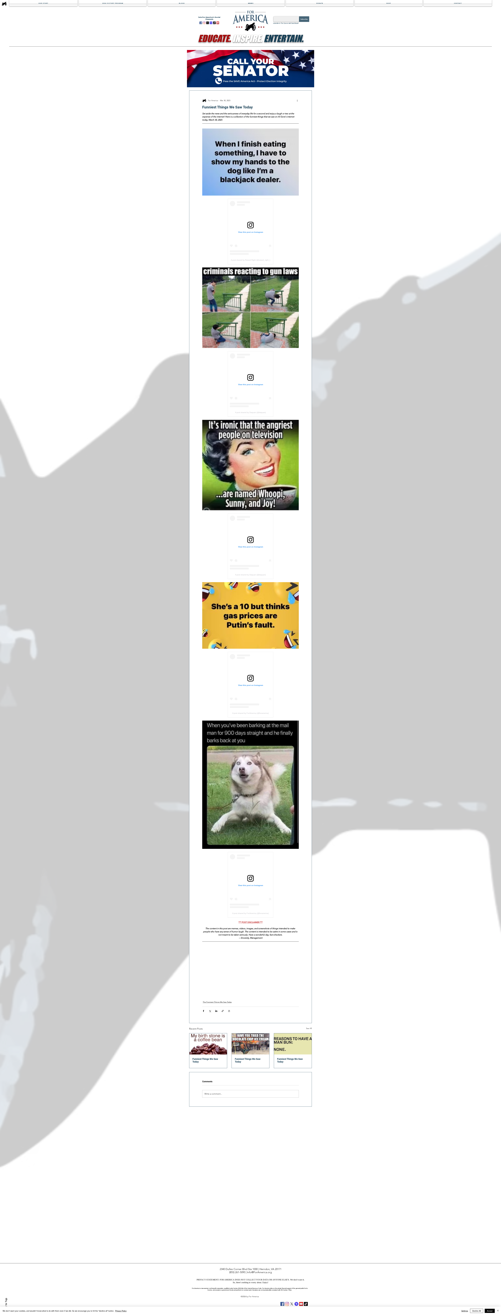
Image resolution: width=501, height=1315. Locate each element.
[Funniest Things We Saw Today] (208, 1043)
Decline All (476, 1311)
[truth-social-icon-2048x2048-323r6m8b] (296, 1304)
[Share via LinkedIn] (216, 1011)
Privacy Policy (121, 1311)
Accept (490, 1311)
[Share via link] (222, 1011)
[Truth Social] (211, 23)
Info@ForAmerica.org (259, 1272)
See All (309, 1028)
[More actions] (297, 100)
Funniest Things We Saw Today (205, 1060)
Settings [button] (464, 1311)
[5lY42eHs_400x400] (207, 23)
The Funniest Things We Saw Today (217, 1002)
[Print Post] (229, 1011)
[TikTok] (214, 23)
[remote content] (250, 231)
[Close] (497, 1311)
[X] (292, 1304)
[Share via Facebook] (203, 1011)
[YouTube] (217, 23)
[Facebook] (200, 23)
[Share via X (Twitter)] (210, 1011)
